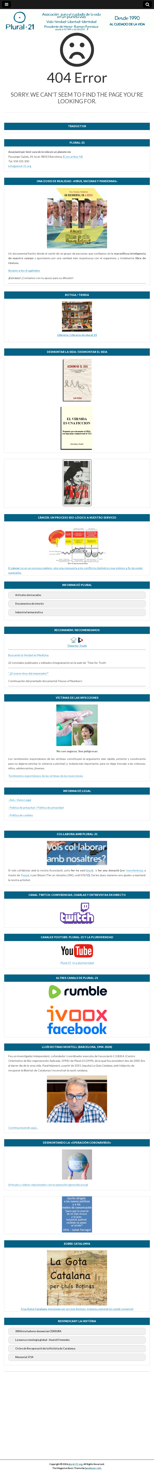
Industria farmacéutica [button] (29, 612)
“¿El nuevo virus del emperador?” (28, 673)
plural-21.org (75, 1464)
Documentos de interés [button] (29, 603)
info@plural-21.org (19, 166)
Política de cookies (21, 815)
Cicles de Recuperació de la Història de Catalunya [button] (45, 1348)
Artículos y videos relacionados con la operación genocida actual (48, 1184)
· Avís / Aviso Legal (19, 800)
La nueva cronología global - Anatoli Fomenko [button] (42, 1339)
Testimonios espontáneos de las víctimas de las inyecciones (45, 776)
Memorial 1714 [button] (24, 1357)
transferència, (135, 870)
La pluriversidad (84, 962)
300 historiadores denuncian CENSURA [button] (38, 1331)
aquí (89, 870)
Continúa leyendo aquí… (23, 1127)
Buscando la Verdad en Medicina (28, 655)
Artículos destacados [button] (28, 595)
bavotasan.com (93, 1468)
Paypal (25, 875)
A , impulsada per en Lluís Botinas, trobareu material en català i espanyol (77, 1309)
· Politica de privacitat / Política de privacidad (36, 807)
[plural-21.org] (77, 21)
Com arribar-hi (73, 156)
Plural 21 (65, 962)
